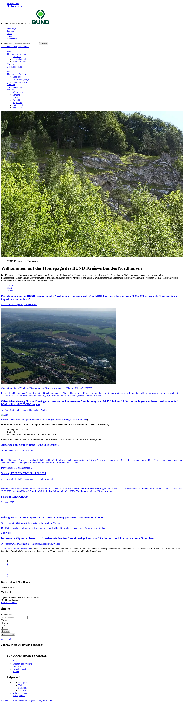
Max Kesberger (80, 419)
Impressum (17, 102)
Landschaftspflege (21, 59)
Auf (3, 548)
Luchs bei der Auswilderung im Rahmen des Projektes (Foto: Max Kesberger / (37, 419)
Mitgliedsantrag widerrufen (40, 700)
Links (9, 33)
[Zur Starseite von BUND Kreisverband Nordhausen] (40, 23)
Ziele (9, 51)
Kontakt (10, 36)
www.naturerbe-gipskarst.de (18, 548)
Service (10, 89)
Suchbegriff (6, 43)
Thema (4, 620)
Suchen (43, 44)
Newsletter (12, 38)
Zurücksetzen (8, 634)
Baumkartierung (20, 61)
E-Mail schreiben (9, 602)
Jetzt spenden (13, 3)
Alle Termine (7, 639)
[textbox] (25, 43)
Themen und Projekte (16, 54)
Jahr (3, 625)
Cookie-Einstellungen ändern (14, 700)
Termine (10, 31)
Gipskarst (17, 56)
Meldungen (12, 28)
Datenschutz (18, 105)
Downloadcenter (14, 67)
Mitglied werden (14, 6)
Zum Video (6, 533)
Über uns (11, 64)
